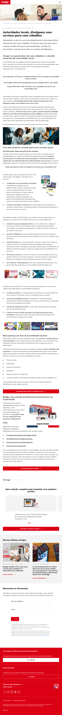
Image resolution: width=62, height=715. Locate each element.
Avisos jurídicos (7, 700)
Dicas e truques (13, 23)
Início (4, 23)
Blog (7, 23)
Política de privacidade (19, 700)
